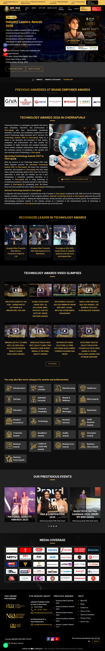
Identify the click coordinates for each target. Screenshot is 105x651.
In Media (70, 8)
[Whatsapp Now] (5, 645)
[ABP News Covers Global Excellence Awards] (25, 550)
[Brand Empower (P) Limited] (12, 9)
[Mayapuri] (80, 571)
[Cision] (25, 578)
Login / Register (95, 9)
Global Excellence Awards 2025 (65, 608)
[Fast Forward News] (66, 578)
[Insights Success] (39, 578)
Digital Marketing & (62, 649)
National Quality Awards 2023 (20, 518)
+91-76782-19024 (40, 610)
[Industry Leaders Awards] (15, 625)
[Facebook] (48, 639)
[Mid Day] (52, 550)
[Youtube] (57, 639)
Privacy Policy (85, 618)
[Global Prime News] (93, 571)
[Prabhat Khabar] (52, 571)
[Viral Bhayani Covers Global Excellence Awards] (25, 564)
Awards (34, 8)
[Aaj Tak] (12, 578)
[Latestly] (66, 564)
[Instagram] (52, 639)
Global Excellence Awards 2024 (65, 620)
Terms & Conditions (87, 615)
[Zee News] (66, 550)
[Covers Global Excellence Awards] (93, 550)
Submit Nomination (91, 2)
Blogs (82, 604)
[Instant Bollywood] (52, 578)
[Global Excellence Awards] (15, 606)
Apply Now (42, 8)
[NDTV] (12, 557)
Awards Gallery (52, 8)
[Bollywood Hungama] (66, 571)
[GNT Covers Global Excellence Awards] (39, 550)
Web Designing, (49, 649)
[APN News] (80, 564)
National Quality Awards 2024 (64, 614)
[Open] (32, 10)
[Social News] (80, 578)
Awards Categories (53, 79)
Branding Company (76, 649)
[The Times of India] (80, 550)
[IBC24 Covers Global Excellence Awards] (12, 564)
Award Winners (61, 8)
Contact (76, 8)
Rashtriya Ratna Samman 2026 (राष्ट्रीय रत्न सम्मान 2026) (85, 514)
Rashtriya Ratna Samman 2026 (64, 602)
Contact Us (84, 608)
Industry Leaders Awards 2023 (65, 626)
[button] (49, 526)
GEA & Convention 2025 (52, 516)
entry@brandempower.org (43, 613)
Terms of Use (85, 611)
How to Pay (84, 622)
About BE (27, 8)
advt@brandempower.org (43, 625)
